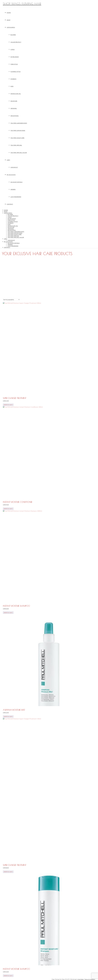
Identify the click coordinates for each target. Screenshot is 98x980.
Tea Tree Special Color (19, 152)
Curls (13, 49)
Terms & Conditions (90, 979)
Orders (13, 189)
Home (9, 12)
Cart (8, 160)
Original (14, 108)
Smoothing (15, 115)
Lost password (16, 196)
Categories (11, 27)
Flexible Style (16, 71)
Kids (12, 86)
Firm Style (14, 64)
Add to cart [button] (8, 404)
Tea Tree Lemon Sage (18, 130)
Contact (10, 204)
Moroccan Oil (16, 93)
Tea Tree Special (16, 145)
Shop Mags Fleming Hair (22, 3)
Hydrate (13, 79)
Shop (8, 20)
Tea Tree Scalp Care (17, 138)
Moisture (14, 101)
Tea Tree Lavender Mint (19, 123)
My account (11, 174)
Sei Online (81, 979)
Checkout (14, 167)
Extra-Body (15, 56)
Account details (16, 182)
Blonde (13, 34)
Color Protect (16, 42)
